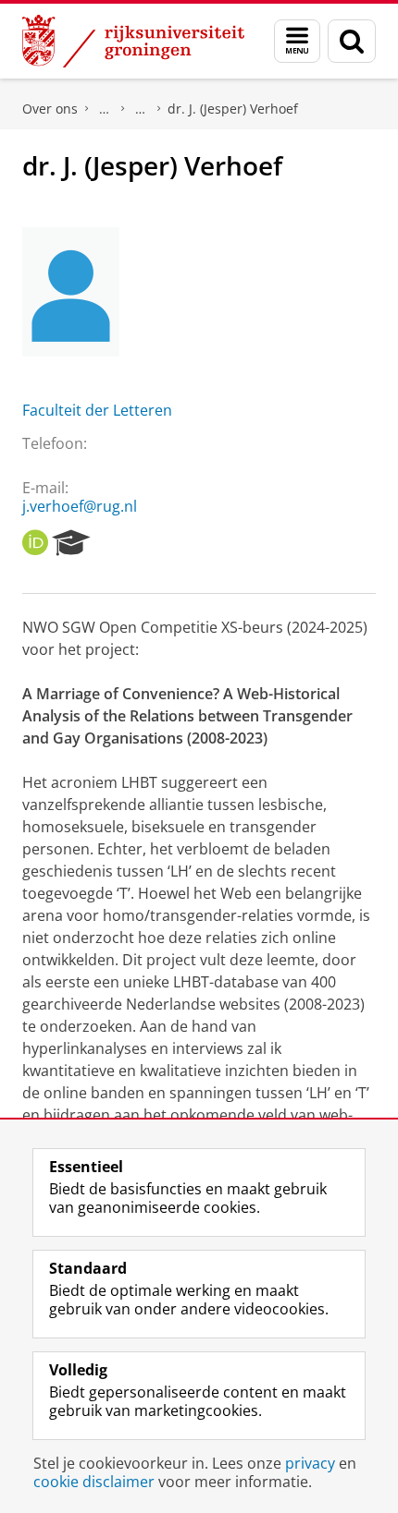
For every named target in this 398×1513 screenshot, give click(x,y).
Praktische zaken (104, 109)
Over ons (50, 108)
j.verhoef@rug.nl (79, 506)
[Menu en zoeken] (297, 41)
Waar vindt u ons (140, 109)
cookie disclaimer (94, 1481)
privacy (310, 1463)
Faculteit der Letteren (97, 410)
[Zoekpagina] (352, 41)
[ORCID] (35, 543)
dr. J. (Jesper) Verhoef (233, 108)
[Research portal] (71, 543)
